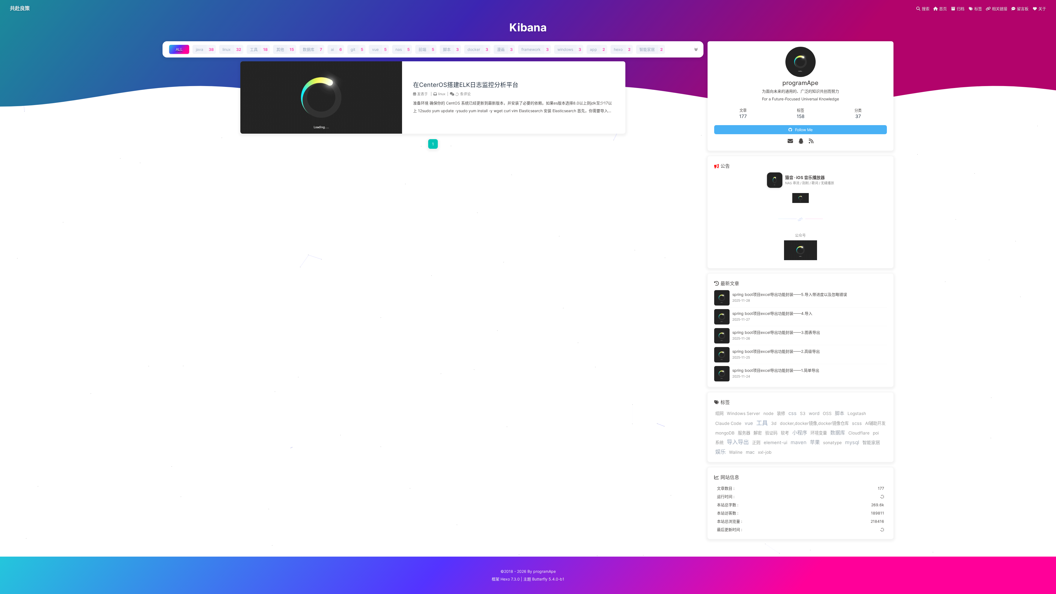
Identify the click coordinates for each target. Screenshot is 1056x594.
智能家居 (871, 442)
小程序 (799, 433)
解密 (758, 433)
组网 (719, 413)
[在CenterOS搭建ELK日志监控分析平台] (321, 132)
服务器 (744, 433)
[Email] (790, 141)
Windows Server (743, 413)
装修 (781, 413)
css (792, 413)
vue (749, 423)
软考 (785, 433)
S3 (802, 413)
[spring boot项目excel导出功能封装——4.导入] (722, 316)
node (768, 413)
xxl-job (765, 452)
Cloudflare (859, 433)
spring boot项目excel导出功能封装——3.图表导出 (776, 332)
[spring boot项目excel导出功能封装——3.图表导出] (722, 335)
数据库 (837, 433)
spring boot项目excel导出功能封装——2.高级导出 (776, 351)
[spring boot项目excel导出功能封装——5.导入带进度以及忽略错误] (722, 298)
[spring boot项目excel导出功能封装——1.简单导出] (722, 373)
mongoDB (725, 433)
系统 (719, 442)
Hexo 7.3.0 (510, 579)
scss (857, 423)
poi (876, 433)
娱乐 (720, 452)
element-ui (775, 442)
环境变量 (818, 433)
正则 (756, 442)
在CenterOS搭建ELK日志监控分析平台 (465, 84)
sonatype (832, 442)
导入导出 (738, 442)
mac (750, 452)
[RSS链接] (811, 141)
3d (774, 423)
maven (799, 442)
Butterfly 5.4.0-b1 (548, 579)
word (814, 413)
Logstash (857, 413)
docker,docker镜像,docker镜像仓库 (814, 423)
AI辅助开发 (875, 423)
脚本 (839, 413)
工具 (762, 422)
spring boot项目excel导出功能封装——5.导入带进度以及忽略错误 (789, 294)
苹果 (815, 442)
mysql (852, 442)
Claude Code (728, 423)
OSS (827, 413)
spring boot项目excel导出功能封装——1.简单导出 (775, 370)
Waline (736, 452)
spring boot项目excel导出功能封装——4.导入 (772, 313)
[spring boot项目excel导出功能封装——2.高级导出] (722, 354)
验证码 (771, 433)
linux (442, 94)
